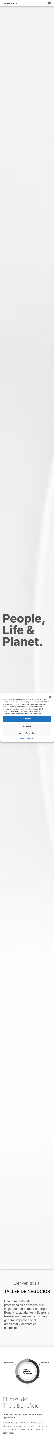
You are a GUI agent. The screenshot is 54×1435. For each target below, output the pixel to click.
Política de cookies (26, 738)
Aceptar (27, 718)
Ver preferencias (27, 733)
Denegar (27, 726)
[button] (50, 696)
